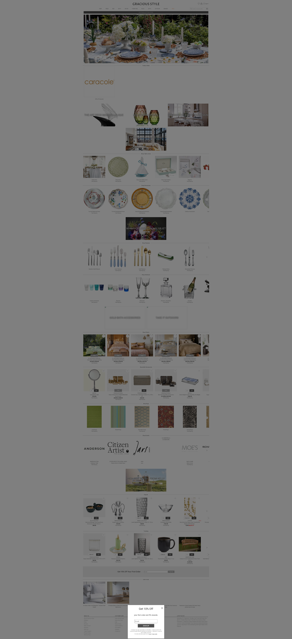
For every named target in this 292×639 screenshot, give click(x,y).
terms (150, 634)
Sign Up (146, 626)
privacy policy (154, 634)
